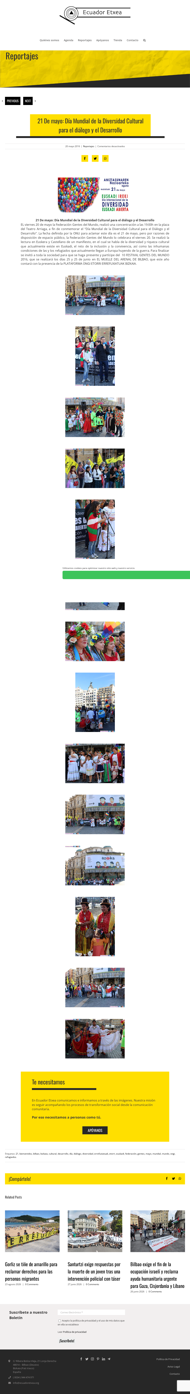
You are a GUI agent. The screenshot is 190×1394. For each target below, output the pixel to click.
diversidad (87, 1153)
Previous (13, 100)
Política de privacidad (74, 1332)
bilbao (36, 1153)
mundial (157, 1153)
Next (28, 100)
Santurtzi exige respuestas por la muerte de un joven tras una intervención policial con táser (94, 1271)
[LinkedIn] (103, 1358)
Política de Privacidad (168, 1359)
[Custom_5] (109, 1358)
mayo (148, 1153)
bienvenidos (25, 1153)
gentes (141, 1153)
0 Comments (31, 1284)
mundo (165, 1153)
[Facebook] (81, 1358)
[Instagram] (92, 1358)
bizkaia (44, 1153)
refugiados (10, 1157)
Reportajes (88, 146)
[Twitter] (86, 1358)
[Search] (144, 40)
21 (17, 1153)
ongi (172, 1153)
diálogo (77, 1153)
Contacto (175, 1373)
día (71, 1153)
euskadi (120, 1153)
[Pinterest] (97, 1358)
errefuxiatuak (101, 1153)
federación (130, 1153)
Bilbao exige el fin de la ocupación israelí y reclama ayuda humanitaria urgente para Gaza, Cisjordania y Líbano (157, 1274)
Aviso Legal (174, 1366)
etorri (112, 1153)
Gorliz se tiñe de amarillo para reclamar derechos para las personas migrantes (31, 1271)
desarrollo (63, 1153)
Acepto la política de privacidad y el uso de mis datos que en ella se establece (91, 1322)
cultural (53, 1153)
